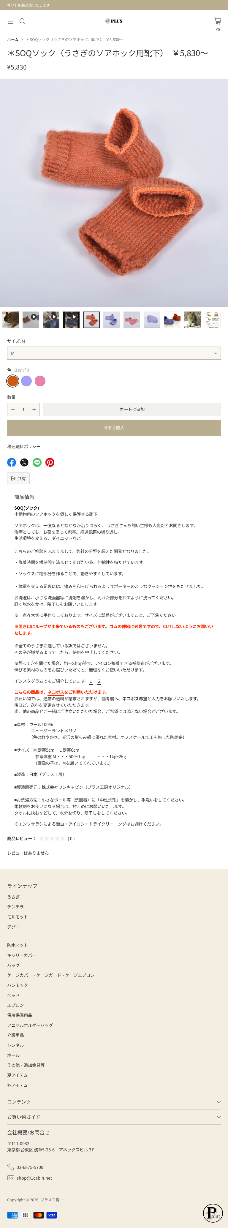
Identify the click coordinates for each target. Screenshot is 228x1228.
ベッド (13, 995)
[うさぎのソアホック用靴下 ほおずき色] (114, 193)
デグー (13, 927)
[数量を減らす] (12, 409)
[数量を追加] (34, 409)
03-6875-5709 (30, 1167)
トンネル (15, 1045)
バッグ (13, 965)
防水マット (17, 945)
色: (18, 370)
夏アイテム (17, 1075)
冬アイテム (17, 1085)
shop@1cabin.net (34, 1178)
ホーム (13, 39)
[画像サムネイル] (10, 320)
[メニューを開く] (10, 21)
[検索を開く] (22, 21)
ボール (13, 1055)
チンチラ (15, 906)
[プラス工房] (114, 21)
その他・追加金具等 (26, 1065)
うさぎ (13, 897)
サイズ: (16, 341)
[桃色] (40, 381)
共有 (22, 478)
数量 (11, 397)
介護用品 (15, 1035)
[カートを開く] (217, 21)
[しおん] (26, 381)
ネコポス (56, 692)
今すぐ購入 (114, 427)
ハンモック (17, 985)
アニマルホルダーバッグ (30, 1025)
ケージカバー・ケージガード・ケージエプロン (50, 975)
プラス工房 (50, 1199)
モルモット (17, 917)
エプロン (15, 1005)
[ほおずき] (12, 381)
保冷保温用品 (19, 1015)
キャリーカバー (21, 955)
